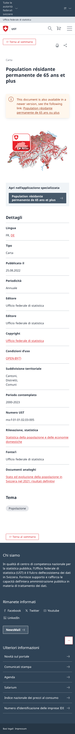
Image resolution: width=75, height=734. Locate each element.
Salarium (10, 687)
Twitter (34, 611)
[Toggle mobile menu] (69, 28)
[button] (69, 640)
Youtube (53, 611)
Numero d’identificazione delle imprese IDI (34, 708)
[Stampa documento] (57, 45)
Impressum (21, 728)
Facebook (14, 611)
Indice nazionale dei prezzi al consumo (31, 698)
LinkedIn (13, 618)
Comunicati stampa (17, 667)
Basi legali (8, 728)
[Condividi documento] (65, 45)
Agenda (9, 677)
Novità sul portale (16, 656)
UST (13, 29)
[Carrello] (58, 28)
